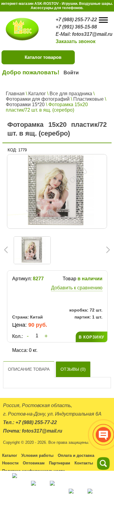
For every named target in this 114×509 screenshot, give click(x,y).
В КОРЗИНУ (91, 337)
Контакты (83, 463)
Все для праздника (71, 93)
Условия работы (37, 455)
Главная (15, 93)
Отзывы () (73, 369)
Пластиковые (88, 99)
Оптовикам (34, 463)
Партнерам (59, 463)
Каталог (37, 93)
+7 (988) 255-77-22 (76, 19)
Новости (10, 463)
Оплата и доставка (76, 455)
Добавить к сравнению (76, 287)
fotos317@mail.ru (92, 34)
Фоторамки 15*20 (25, 104)
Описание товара (29, 369)
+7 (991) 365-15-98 (76, 26)
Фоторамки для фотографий (38, 99)
